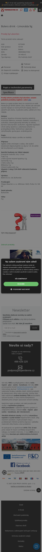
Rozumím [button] (21, 284)
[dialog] (21, 276)
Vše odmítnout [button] (21, 279)
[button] (21, 289)
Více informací (7, 274)
